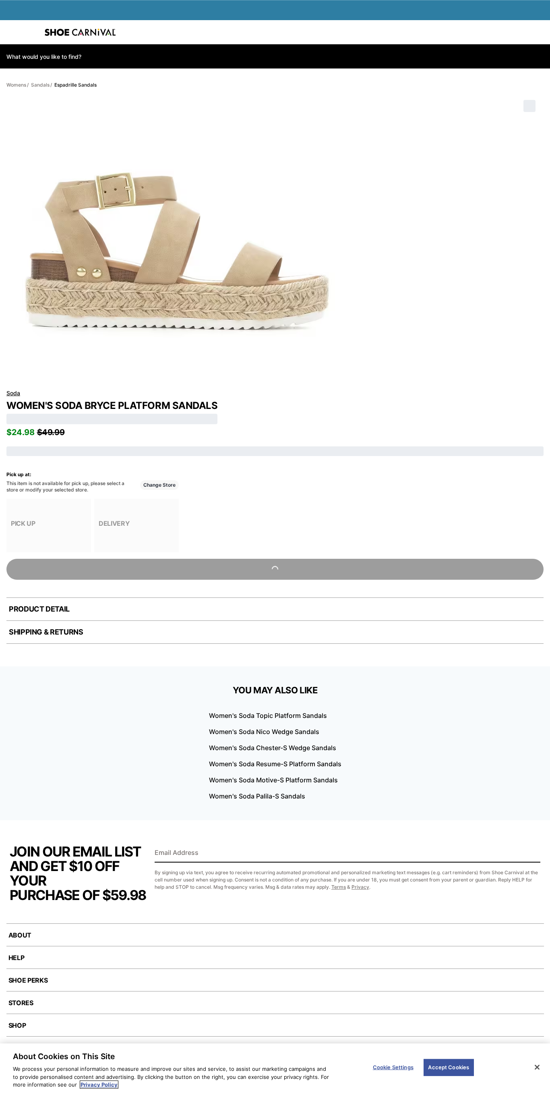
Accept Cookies (448, 1067)
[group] (48, 525)
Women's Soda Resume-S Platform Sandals (275, 764)
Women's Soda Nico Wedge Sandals (264, 732)
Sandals (40, 85)
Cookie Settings (393, 1067)
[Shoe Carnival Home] (80, 32)
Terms (338, 887)
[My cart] (539, 32)
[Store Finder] (31, 32)
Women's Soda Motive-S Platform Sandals (273, 780)
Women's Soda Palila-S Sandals (257, 796)
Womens (16, 85)
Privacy (360, 887)
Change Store (159, 485)
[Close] (537, 1067)
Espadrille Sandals (75, 85)
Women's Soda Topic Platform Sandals (268, 715)
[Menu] (12, 32)
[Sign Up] (531, 853)
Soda (13, 393)
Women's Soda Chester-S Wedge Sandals (272, 748)
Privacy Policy (99, 1084)
